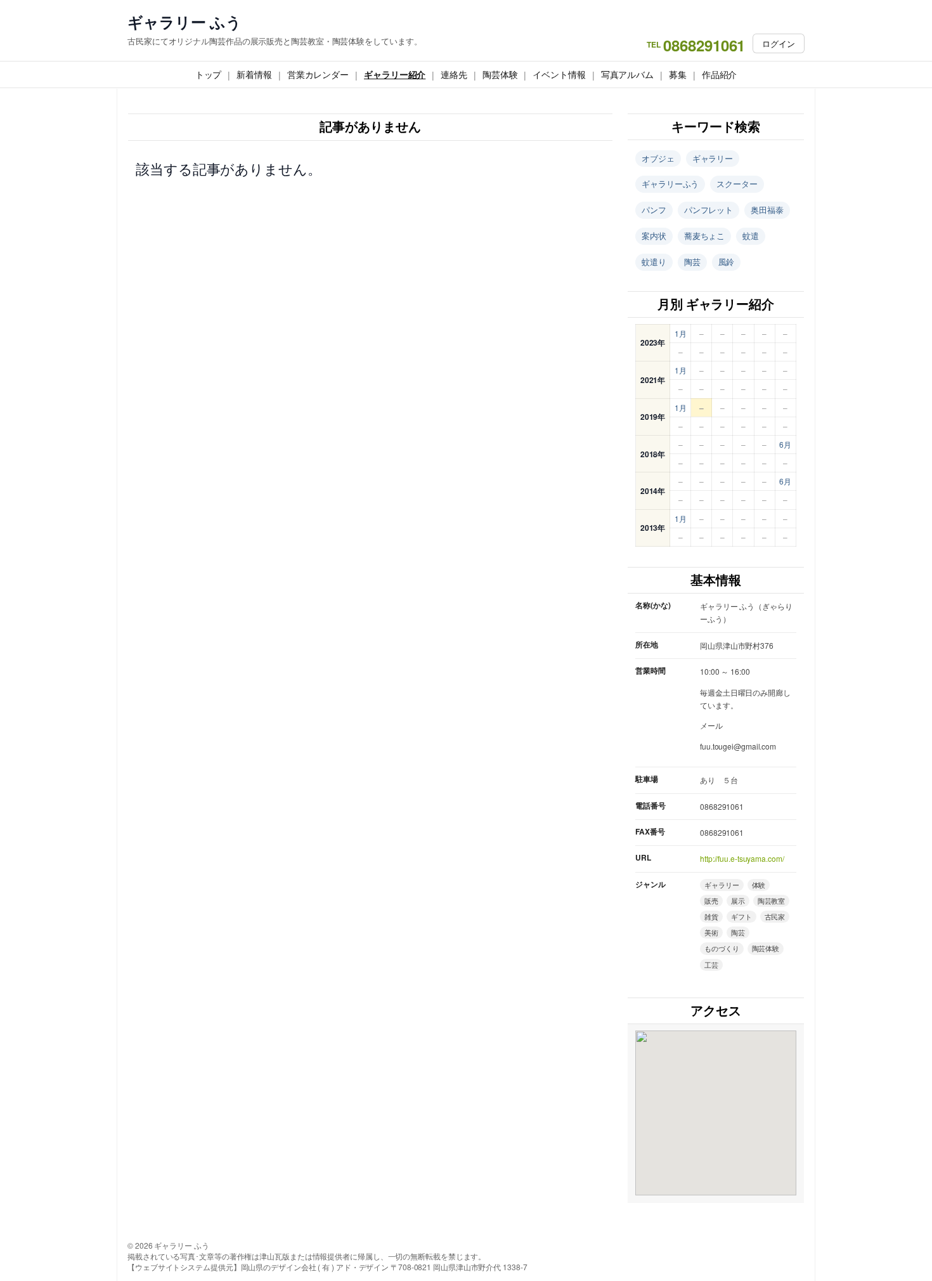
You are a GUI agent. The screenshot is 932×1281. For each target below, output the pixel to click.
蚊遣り (654, 262)
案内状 (654, 236)
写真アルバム (627, 74)
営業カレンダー (318, 74)
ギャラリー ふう (184, 22)
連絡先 (454, 74)
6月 (785, 444)
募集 (678, 74)
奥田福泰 (767, 210)
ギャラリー (713, 158)
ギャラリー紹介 (394, 74)
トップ (208, 74)
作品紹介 (719, 74)
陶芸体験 (500, 74)
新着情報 (254, 74)
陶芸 (692, 262)
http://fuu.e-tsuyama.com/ (742, 858)
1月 (681, 333)
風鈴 (726, 262)
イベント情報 (559, 74)
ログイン (778, 43)
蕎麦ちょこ (704, 236)
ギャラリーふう (670, 184)
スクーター (737, 184)
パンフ (654, 210)
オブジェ (658, 158)
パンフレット (708, 210)
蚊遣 (750, 236)
